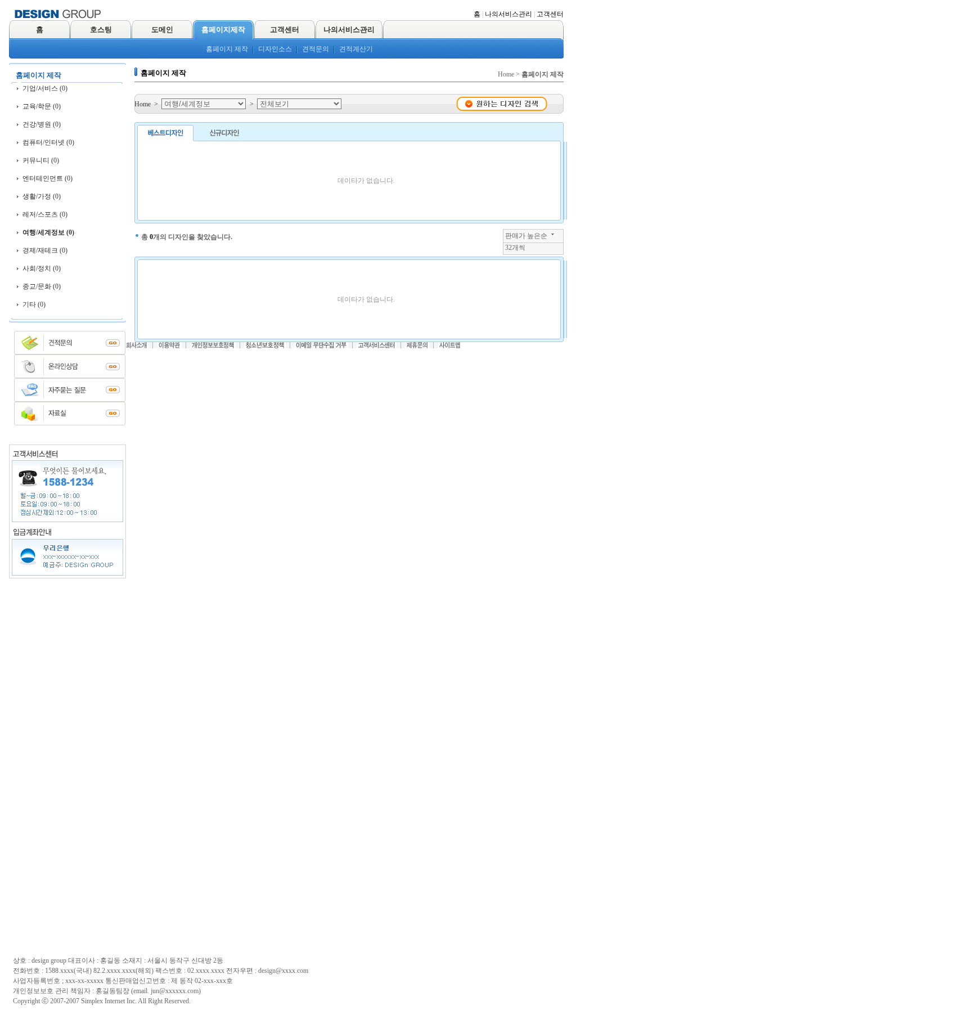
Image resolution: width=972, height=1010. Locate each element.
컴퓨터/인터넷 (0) (48, 142)
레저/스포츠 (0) (45, 214)
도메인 (162, 29)
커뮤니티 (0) (40, 160)
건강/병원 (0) (41, 124)
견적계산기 (356, 49)
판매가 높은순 (526, 236)
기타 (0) (34, 304)
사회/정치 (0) (41, 268)
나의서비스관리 (508, 14)
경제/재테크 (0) (45, 250)
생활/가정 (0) (41, 196)
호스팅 (101, 29)
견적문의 (315, 49)
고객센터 (550, 14)
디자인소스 (275, 49)
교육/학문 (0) (41, 106)
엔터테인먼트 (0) (47, 178)
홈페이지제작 (223, 29)
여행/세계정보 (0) (48, 232)
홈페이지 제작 (227, 49)
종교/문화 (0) (41, 286)
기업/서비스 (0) (45, 88)
